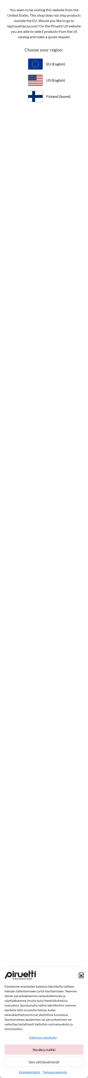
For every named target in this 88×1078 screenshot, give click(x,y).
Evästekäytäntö (29, 1072)
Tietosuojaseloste (54, 1072)
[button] (81, 975)
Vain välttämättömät (44, 1062)
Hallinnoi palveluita (43, 1037)
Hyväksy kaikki (44, 1050)
